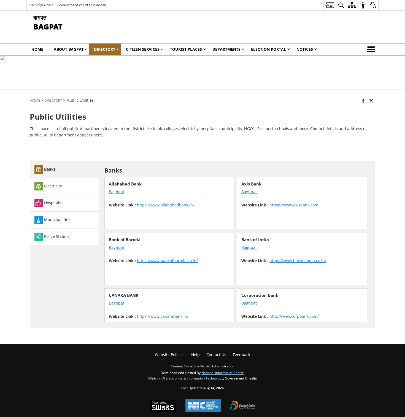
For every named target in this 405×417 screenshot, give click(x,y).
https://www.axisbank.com (293, 205)
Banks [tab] (50, 169)
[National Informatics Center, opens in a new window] (203, 406)
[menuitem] (329, 5)
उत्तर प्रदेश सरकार (40, 4)
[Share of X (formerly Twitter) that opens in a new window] (371, 101)
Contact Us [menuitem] (216, 354)
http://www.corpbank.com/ (294, 316)
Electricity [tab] (53, 186)
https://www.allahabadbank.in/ (165, 205)
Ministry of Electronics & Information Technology (185, 378)
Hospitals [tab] (52, 202)
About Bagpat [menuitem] (68, 49)
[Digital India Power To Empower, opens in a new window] (243, 406)
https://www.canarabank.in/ (162, 316)
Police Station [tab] (56, 236)
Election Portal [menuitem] (268, 49)
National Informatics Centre (222, 372)
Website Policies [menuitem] (170, 354)
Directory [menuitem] (104, 49)
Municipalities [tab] (57, 219)
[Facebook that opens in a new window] (363, 101)
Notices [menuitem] (304, 49)
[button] (372, 49)
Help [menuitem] (195, 354)
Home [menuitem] (37, 49)
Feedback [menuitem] (241, 354)
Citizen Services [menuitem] (143, 49)
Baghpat (116, 191)
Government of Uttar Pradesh (81, 4)
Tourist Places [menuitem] (186, 49)
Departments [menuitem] (226, 49)
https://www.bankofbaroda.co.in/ (167, 260)
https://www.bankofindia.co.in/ (297, 260)
